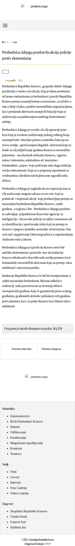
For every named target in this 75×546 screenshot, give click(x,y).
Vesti (15, 42)
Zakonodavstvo (20, 416)
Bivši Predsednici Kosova (26, 421)
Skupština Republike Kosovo (28, 511)
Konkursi (16, 448)
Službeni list (18, 527)
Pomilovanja (18, 437)
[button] (71, 25)
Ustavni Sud (18, 522)
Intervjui (15, 482)
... (10, 42)
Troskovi (15, 453)
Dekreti (15, 427)
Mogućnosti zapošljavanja (26, 443)
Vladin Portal (18, 516)
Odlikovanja (18, 432)
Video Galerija (19, 493)
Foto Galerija (18, 488)
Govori (14, 477)
